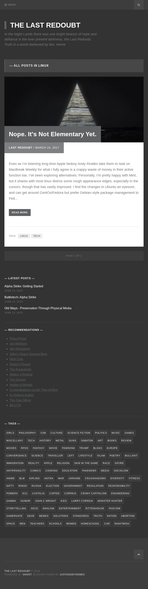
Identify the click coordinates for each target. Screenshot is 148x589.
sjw (43, 433)
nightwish (121, 523)
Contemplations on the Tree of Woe (34, 390)
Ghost (27, 574)
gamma (11, 501)
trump (84, 448)
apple (48, 463)
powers (12, 493)
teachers (37, 523)
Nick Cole (16, 359)
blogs (97, 448)
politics (101, 433)
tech (36, 236)
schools (55, 523)
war (61, 478)
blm (22, 478)
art (100, 440)
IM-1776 (15, 405)
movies (11, 448)
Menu (12, 4)
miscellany (14, 440)
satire (119, 463)
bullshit (131, 455)
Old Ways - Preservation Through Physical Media (37, 308)
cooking (51, 470)
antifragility (16, 470)
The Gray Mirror (20, 400)
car (107, 523)
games (129, 433)
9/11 (25, 493)
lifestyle (85, 455)
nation (112, 516)
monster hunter (110, 501)
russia (36, 486)
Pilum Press (18, 338)
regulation (95, 486)
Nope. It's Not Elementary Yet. (53, 134)
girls (10, 433)
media (105, 470)
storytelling (16, 508)
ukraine (74, 478)
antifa (48, 478)
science (37, 455)
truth (97, 516)
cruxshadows (95, 478)
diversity (117, 478)
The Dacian (18, 379)
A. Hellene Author (22, 395)
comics (35, 470)
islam (101, 455)
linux (24, 236)
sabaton (87, 440)
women (71, 523)
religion (63, 463)
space (10, 523)
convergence (16, 455)
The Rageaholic (21, 369)
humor (25, 501)
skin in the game (86, 463)
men (22, 523)
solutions (60, 516)
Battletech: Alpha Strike (20, 297)
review (126, 440)
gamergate (14, 516)
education (69, 470)
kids (64, 501)
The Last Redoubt (45, 25)
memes (44, 516)
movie (53, 448)
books (112, 440)
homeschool (90, 523)
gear (30, 516)
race (106, 463)
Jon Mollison (18, 343)
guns (72, 440)
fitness (134, 478)
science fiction (78, 433)
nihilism (48, 508)
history (45, 440)
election (52, 486)
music (116, 433)
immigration (15, 463)
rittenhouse (95, 508)
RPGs (24, 448)
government (73, 486)
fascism (114, 508)
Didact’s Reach (20, 364)
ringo (22, 486)
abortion (128, 516)
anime (10, 478)
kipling (34, 478)
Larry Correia (82, 501)
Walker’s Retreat (21, 374)
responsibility (119, 486)
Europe (112, 448)
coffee (54, 493)
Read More (20, 212)
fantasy (39, 448)
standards (81, 516)
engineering (120, 493)
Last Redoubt (20, 147)
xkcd (34, 508)
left (71, 455)
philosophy (27, 433)
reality (33, 463)
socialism (121, 470)
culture (56, 433)
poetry (115, 455)
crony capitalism (94, 493)
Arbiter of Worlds (21, 385)
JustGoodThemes (72, 574)
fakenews (89, 470)
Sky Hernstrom (20, 348)
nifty (10, 486)
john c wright (45, 501)
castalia (38, 493)
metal (60, 440)
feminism (68, 448)
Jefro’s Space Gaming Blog (28, 354)
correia (70, 493)
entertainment (70, 508)
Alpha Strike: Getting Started (23, 286)
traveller (55, 455)
